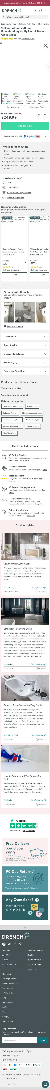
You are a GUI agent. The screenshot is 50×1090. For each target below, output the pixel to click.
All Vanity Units (32, 406)
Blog (4, 998)
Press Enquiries (7, 1021)
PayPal (4, 1007)
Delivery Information (35, 960)
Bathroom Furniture (8, 24)
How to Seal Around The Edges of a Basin (22, 777)
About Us (5, 955)
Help (9, 182)
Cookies (5, 1078)
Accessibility (15, 1078)
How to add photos (15, 326)
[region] (25, 250)
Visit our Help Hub (11, 1055)
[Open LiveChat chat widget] (45, 1084)
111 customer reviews (27, 39)
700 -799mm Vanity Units (12, 406)
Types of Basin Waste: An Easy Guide (23, 705)
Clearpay (5, 1017)
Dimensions (17, 107)
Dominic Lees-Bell (11, 735)
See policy (39, 503)
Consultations (12, 187)
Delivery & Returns (14, 353)
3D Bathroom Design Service (19, 192)
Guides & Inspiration (15, 197)
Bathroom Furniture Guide (18, 628)
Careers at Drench (9, 964)
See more (31, 515)
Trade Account (7, 988)
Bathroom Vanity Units (27, 24)
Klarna (4, 1012)
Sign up (42, 1040)
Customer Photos (40, 107)
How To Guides (38, 800)
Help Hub (30, 955)
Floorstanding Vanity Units (32, 413)
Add (19, 275)
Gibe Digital (12, 1084)
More (27, 460)
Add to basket (33, 125)
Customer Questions (14, 371)
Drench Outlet (7, 1002)
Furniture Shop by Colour (12, 420)
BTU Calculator (7, 993)
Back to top (25, 927)
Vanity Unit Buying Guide (17, 563)
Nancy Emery (9, 588)
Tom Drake (8, 664)
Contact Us (31, 969)
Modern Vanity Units (33, 420)
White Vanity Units (9, 433)
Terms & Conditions (22, 1075)
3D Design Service (9, 979)
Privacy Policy (36, 1075)
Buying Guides (39, 588)
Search (4, 17)
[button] (6, 312)
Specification (10, 345)
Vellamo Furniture (32, 426)
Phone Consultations (10, 983)
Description (10, 336)
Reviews (8, 362)
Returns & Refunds (34, 964)
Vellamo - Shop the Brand (12, 426)
